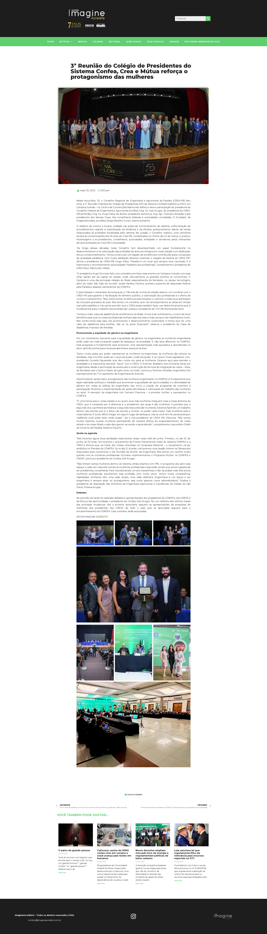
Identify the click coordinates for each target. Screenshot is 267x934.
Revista (82, 41)
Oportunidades (134, 794)
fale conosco (155, 41)
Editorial (114, 41)
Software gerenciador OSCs (202, 41)
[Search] (208, 18)
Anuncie (174, 41)
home (50, 41)
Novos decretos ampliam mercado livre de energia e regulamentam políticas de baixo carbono (152, 854)
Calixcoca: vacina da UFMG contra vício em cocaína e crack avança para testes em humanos (114, 854)
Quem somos (133, 41)
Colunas (98, 41)
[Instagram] (133, 916)
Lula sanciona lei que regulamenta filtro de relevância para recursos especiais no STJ (189, 854)
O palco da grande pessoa (74, 850)
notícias (64, 41)
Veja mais (62, 873)
